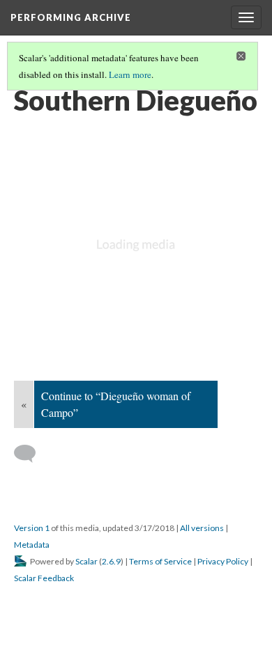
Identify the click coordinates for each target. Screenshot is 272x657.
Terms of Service (160, 561)
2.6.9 (111, 561)
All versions (202, 528)
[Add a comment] (31, 454)
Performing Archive (70, 17)
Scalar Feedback (44, 578)
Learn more (130, 74)
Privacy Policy (222, 561)
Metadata (32, 544)
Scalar (86, 561)
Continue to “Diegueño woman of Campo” (115, 404)
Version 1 (32, 528)
